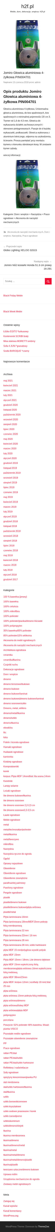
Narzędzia (16, 236)
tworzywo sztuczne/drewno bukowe (21, 1169)
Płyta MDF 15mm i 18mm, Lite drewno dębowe (26, 960)
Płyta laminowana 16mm (15, 917)
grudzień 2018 (10, 521)
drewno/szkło (10, 718)
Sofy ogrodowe (10, 1072)
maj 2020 (8, 439)
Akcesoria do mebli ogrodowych (19, 640)
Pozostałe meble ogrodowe (17, 1033)
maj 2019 (8, 497)
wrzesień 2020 (10, 419)
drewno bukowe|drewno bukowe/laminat (23, 698)
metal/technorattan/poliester (17, 829)
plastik (6, 897)
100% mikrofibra (11, 611)
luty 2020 (8, 453)
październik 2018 (12, 531)
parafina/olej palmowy (14, 883)
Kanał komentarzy (12, 1211)
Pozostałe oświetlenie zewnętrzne (20, 1038)
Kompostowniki (11, 766)
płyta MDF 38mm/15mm (15, 977)
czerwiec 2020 (10, 434)
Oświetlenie (9, 868)
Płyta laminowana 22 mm (16, 930)
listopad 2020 (10, 410)
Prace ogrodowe (30, 236)
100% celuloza (10, 606)
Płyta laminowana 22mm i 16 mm (20, 935)
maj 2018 (8, 555)
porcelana (8, 1020)
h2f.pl (27, 6)
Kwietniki (8, 781)
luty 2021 (8, 395)
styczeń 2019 (10, 516)
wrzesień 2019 (10, 478)
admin (37, 82)
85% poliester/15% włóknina (17, 635)
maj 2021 (8, 380)
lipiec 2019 (8, 487)
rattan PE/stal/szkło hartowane (18, 1063)
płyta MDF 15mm (11, 955)
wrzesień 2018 (10, 536)
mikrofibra (8, 844)
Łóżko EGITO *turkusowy (15, 331)
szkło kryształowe (12, 1106)
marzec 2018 (9, 565)
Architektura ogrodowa (14, 650)
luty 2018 (8, 570)
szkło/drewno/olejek (13, 1126)
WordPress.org (10, 1216)
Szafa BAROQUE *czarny (16, 351)
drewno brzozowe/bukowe (16, 684)
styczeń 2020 (10, 458)
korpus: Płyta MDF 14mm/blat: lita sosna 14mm (26, 776)
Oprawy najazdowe (13, 863)
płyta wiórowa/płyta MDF (15, 1010)
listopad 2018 (10, 526)
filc (4, 732)
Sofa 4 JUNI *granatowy (15, 346)
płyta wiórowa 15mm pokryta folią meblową (24, 995)
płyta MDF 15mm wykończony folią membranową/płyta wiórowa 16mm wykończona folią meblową (27, 968)
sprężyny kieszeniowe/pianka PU (20, 1077)
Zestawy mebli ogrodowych (17, 1184)
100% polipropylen (12, 626)
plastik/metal (9, 912)
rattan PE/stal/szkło (13, 1058)
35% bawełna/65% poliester (17, 630)
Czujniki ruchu (10, 664)
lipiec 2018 (8, 545)
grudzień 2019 (10, 463)
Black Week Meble (12, 311)
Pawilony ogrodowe (13, 888)
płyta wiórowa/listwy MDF (16, 1005)
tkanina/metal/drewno (14, 1155)
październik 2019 (12, 473)
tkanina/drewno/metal (14, 1145)
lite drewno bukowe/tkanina (17, 795)
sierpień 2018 (10, 541)
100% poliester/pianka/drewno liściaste (22, 621)
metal (6, 824)
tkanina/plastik (10, 1164)
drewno (7, 679)
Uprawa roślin (10, 1174)
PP (4, 1043)
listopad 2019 (10, 468)
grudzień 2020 (10, 405)
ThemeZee (43, 1226)
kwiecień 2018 (10, 560)
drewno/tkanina (11, 723)
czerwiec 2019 (10, 492)
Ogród (6, 858)
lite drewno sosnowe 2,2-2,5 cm (19, 805)
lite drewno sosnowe (13, 800)
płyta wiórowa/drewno (14, 1000)
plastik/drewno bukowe (14, 902)
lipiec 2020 (8, 429)
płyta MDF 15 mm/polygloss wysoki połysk (24, 950)
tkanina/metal (10, 1150)
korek (6, 771)
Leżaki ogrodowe (12, 791)
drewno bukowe (11, 689)
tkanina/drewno (11, 1140)
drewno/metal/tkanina (14, 713)
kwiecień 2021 (10, 385)
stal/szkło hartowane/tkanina (17, 1087)
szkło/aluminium (11, 1121)
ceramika (8, 655)
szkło (6, 1097)
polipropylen (9, 1015)
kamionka (8, 757)
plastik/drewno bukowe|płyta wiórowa (22, 907)
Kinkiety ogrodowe (12, 762)
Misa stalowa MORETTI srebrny (19, 341)
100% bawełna (10, 601)
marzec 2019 (9, 507)
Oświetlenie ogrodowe (14, 873)
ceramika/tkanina (11, 660)
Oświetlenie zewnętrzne (15, 878)
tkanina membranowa (14, 1135)
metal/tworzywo (11, 839)
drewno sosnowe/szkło (14, 703)
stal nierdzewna (11, 1082)
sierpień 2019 (10, 482)
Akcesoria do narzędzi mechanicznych (25, 232)
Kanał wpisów (10, 1206)
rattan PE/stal (10, 1053)
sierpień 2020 (10, 424)
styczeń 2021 (10, 400)
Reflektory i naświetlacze (15, 1067)
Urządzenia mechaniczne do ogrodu (21, 1179)
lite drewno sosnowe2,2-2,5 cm (18, 810)
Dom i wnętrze (10, 674)
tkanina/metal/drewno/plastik (17, 1160)
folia (5, 737)
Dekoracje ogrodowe (13, 669)
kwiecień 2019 (10, 502)
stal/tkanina (9, 1092)
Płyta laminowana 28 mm (16, 940)
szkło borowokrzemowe (15, 1101)
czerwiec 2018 (10, 550)
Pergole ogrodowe (12, 892)
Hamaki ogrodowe (12, 747)
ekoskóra (8, 727)
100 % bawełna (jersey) (15, 597)
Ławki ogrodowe (11, 815)
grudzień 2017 (10, 579)
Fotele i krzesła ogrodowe (16, 742)
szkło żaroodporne (12, 1116)
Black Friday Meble (13, 295)
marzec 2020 (9, 448)
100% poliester (10, 616)
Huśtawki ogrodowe (13, 752)
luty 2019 (8, 511)
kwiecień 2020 (10, 444)
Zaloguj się (9, 1201)
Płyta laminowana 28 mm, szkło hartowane (24, 945)
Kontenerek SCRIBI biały (15, 336)
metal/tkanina (10, 834)
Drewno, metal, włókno (14, 708)
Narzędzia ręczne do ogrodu (17, 854)
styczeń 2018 (10, 575)
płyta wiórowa (10, 991)
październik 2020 (12, 414)
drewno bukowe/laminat (15, 693)
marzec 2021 (9, 390)
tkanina (7, 1131)
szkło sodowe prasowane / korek (19, 1111)
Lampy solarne (10, 786)
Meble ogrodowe (11, 820)
